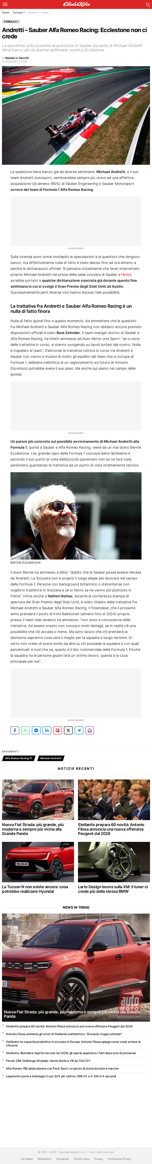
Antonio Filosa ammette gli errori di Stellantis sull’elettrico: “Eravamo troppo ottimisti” (64, 1034)
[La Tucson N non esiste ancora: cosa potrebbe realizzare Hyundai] (38, 862)
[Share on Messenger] (36, 730)
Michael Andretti (51, 758)
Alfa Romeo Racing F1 (18, 758)
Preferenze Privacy (119, 1158)
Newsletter (44, 1158)
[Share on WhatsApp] (25, 730)
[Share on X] (68, 730)
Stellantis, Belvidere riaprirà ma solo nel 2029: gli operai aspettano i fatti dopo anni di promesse (71, 1053)
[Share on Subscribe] (89, 730)
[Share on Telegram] (79, 730)
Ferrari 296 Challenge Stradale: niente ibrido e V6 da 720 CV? (48, 1061)
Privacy (98, 1158)
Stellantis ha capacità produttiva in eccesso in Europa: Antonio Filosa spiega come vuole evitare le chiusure (73, 1043)
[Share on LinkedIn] (47, 730)
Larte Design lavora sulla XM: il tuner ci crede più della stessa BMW (113, 889)
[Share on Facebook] (14, 730)
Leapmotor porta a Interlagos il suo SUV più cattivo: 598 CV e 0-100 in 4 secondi (61, 1076)
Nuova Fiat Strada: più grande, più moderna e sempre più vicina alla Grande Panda (33, 829)
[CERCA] (147, 4)
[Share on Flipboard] (57, 730)
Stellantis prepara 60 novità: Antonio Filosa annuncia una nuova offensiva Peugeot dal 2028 (111, 829)
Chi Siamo (27, 1158)
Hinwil (126, 274)
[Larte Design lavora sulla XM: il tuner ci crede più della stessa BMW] (114, 862)
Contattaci (62, 1158)
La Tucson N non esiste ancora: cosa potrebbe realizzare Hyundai (35, 889)
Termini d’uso (82, 1158)
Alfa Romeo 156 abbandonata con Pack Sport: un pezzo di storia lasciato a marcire (62, 1068)
